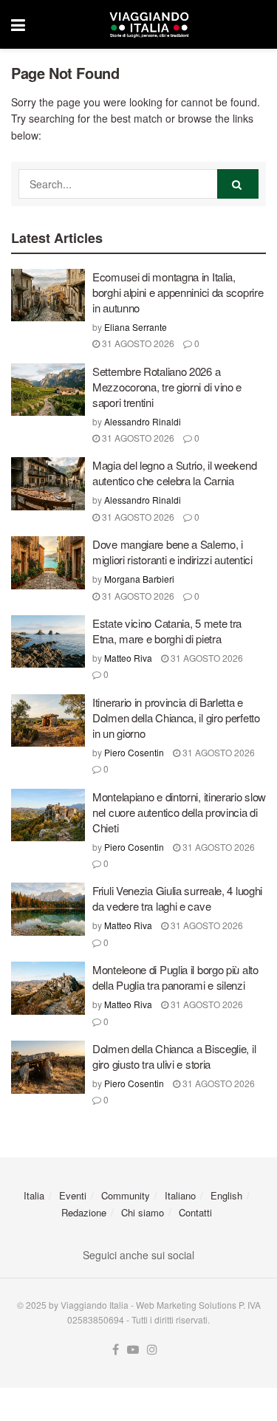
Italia (34, 1195)
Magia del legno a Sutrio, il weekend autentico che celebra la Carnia (174, 472)
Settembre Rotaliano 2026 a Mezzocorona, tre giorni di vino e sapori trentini (167, 386)
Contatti (195, 1212)
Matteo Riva (128, 657)
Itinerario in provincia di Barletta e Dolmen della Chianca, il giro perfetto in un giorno (176, 717)
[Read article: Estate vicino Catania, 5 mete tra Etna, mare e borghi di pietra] (48, 641)
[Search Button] (238, 184)
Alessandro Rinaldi (142, 421)
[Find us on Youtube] (133, 1349)
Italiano (180, 1195)
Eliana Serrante (135, 327)
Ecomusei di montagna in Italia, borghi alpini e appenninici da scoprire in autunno (177, 292)
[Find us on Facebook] (115, 1349)
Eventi (72, 1195)
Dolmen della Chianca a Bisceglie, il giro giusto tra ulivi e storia (174, 1056)
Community (125, 1195)
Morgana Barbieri (139, 578)
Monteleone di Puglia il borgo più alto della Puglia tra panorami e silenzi (175, 977)
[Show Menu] (18, 24)
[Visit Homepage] (149, 24)
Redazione (83, 1212)
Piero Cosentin (134, 752)
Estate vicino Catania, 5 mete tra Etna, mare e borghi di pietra (167, 630)
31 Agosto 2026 (137, 343)
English (226, 1195)
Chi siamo (142, 1212)
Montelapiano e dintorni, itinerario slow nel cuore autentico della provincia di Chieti (179, 812)
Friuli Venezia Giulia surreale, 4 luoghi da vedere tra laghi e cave (177, 898)
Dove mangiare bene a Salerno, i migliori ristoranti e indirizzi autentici (172, 551)
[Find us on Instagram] (152, 1349)
